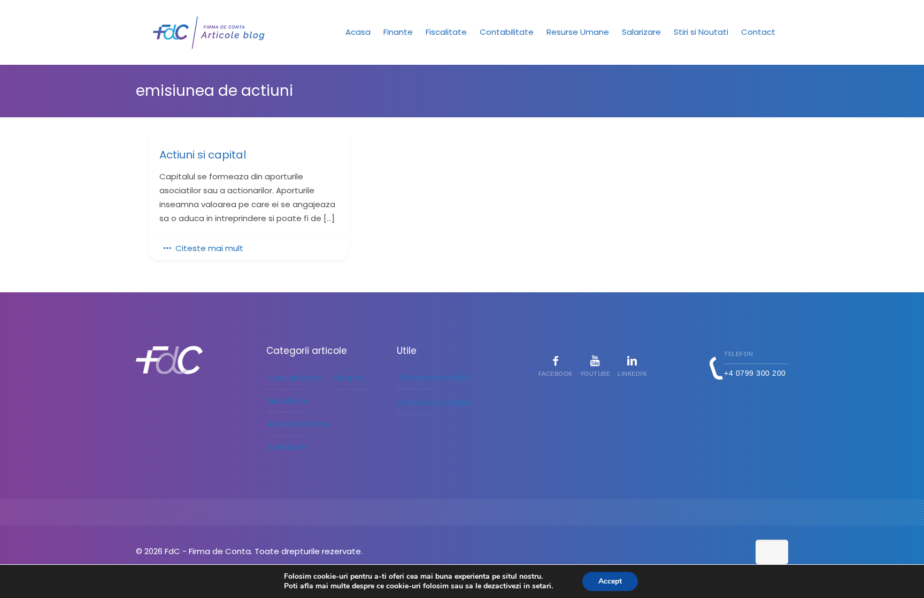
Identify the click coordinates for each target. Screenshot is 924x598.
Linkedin (632, 373)
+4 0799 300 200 (755, 373)
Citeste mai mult (209, 248)
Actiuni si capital (202, 155)
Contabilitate (295, 377)
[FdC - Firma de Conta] (209, 32)
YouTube (595, 373)
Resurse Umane (299, 423)
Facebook (555, 373)
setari (541, 586)
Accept (610, 581)
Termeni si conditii (434, 377)
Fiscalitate (288, 400)
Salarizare (287, 446)
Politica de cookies (435, 402)
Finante (349, 377)
